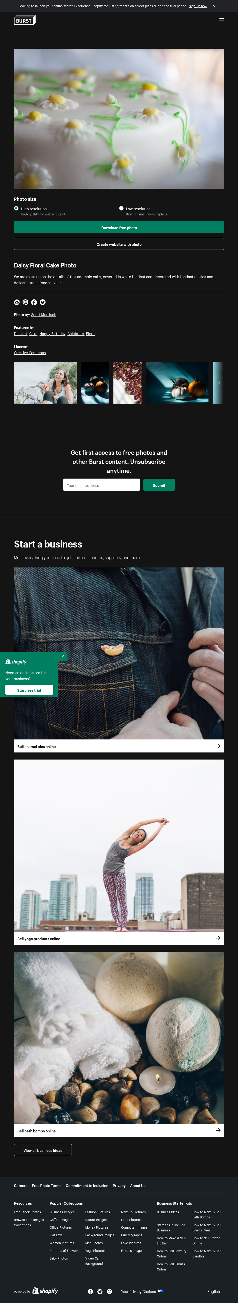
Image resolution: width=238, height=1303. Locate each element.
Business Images (62, 1211)
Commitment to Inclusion (87, 1185)
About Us (137, 1185)
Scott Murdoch (43, 314)
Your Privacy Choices (138, 1291)
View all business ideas (42, 1150)
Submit (159, 485)
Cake (33, 333)
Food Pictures (131, 1219)
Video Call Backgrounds (94, 1260)
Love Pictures (131, 1242)
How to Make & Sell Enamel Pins (206, 1227)
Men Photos (94, 1242)
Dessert (20, 333)
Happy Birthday (52, 333)
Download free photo (119, 227)
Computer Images (134, 1227)
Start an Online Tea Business (171, 1227)
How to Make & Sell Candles (206, 1253)
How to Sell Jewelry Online (171, 1253)
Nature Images (96, 1219)
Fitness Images (132, 1250)
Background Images (99, 1234)
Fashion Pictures (97, 1211)
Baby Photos (59, 1257)
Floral (90, 333)
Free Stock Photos (27, 1211)
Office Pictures (61, 1227)
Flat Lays (56, 1234)
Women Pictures (62, 1242)
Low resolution (138, 208)
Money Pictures (96, 1227)
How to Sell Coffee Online (206, 1240)
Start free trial (29, 690)
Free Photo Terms (46, 1185)
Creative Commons (30, 352)
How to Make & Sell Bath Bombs (206, 1214)
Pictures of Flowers (64, 1250)
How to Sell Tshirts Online (171, 1266)
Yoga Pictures (95, 1250)
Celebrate (75, 333)
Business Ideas (168, 1211)
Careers (20, 1185)
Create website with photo (119, 244)
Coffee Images (60, 1219)
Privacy (119, 1185)
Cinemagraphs (131, 1234)
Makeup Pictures (133, 1211)
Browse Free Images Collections (29, 1222)
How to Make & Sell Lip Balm (171, 1240)
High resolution (34, 208)
